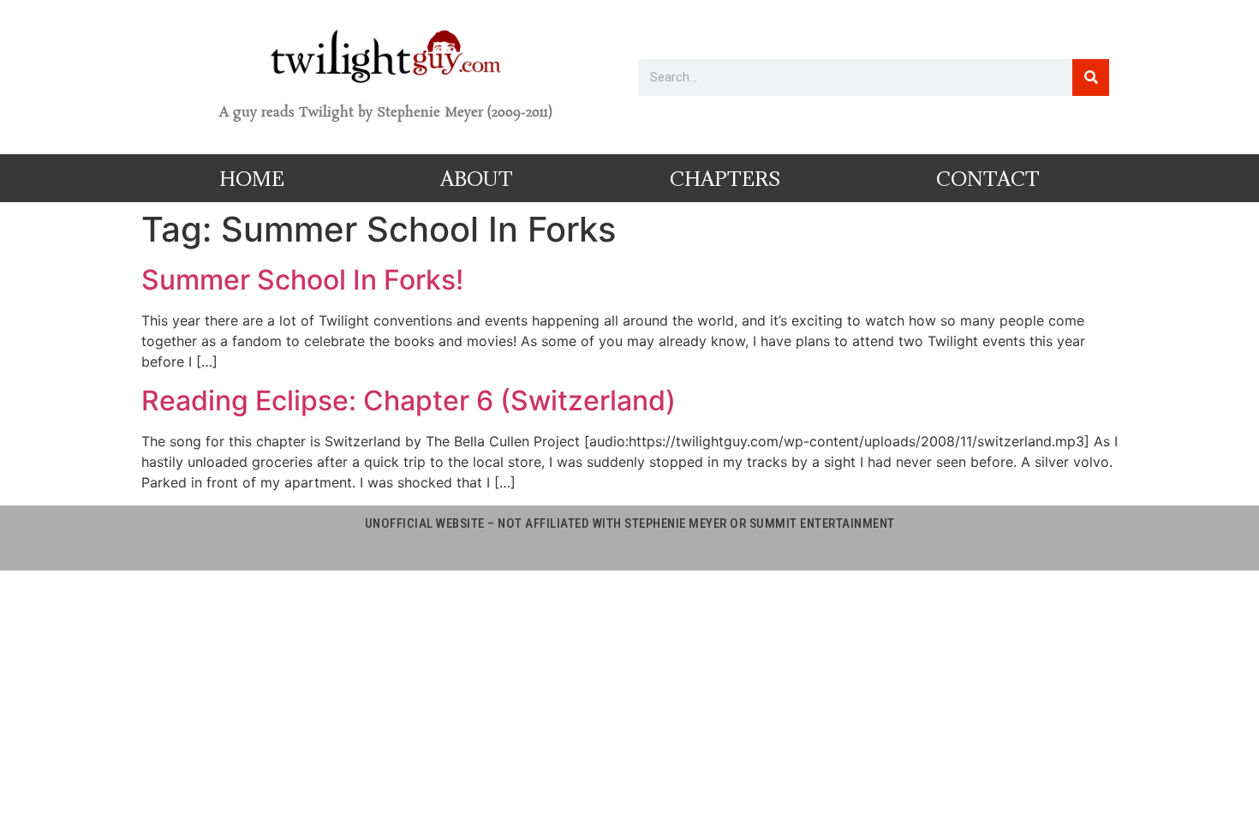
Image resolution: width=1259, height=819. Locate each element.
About (476, 178)
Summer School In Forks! (302, 279)
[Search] (1090, 77)
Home (251, 178)
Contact (988, 178)
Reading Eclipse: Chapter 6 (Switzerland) (408, 400)
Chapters (725, 178)
